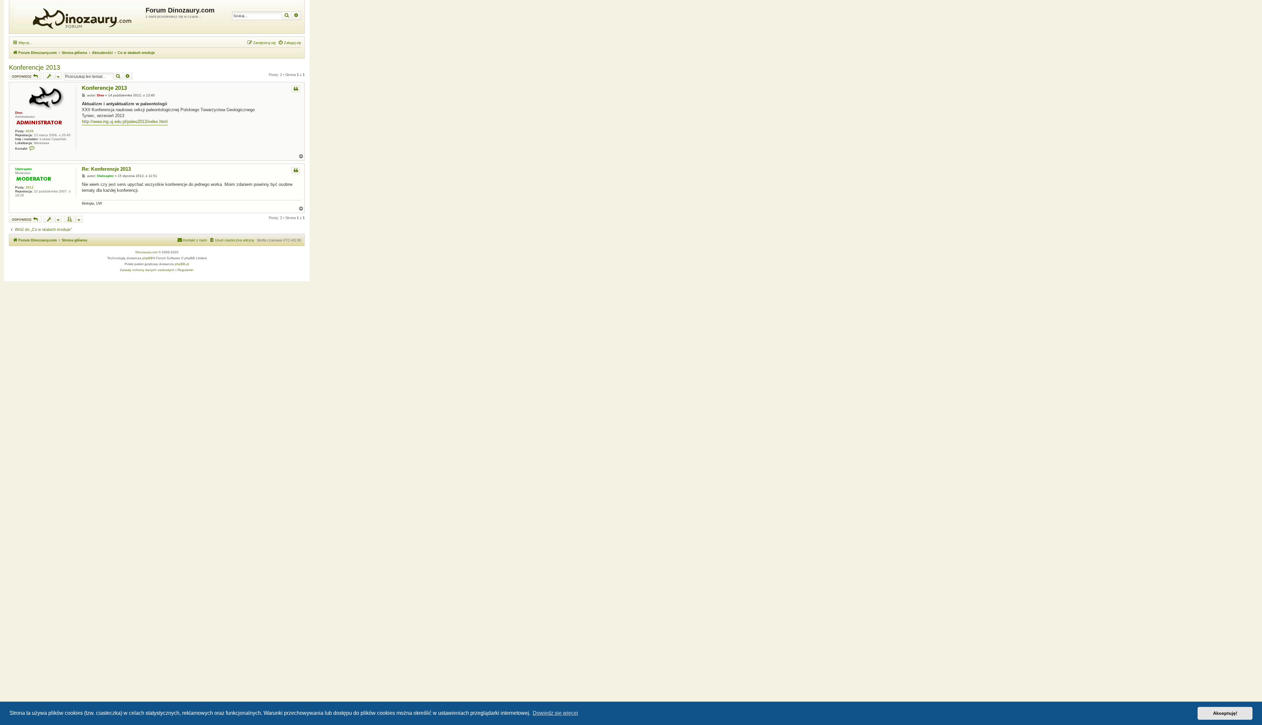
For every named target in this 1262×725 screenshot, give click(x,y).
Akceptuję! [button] (1225, 713)
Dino (18, 112)
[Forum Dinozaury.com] (78, 17)
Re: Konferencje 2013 (106, 169)
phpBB (147, 258)
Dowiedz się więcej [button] (555, 713)
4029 (30, 131)
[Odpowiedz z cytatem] (296, 89)
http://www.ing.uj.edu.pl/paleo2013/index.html (125, 121)
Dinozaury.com (146, 252)
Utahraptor (23, 169)
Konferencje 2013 (34, 67)
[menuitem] (289, 43)
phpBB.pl (182, 264)
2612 (30, 187)
